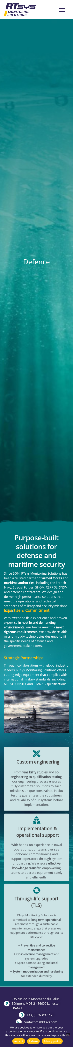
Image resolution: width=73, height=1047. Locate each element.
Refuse (33, 1041)
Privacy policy (52, 1041)
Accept (18, 1041)
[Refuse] (68, 1034)
